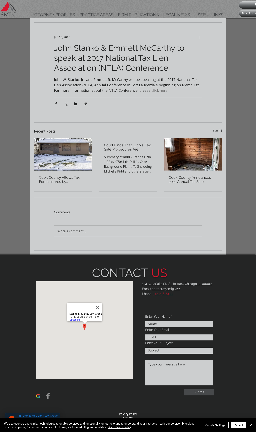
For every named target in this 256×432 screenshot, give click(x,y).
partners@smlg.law (166, 289)
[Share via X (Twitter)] (66, 104)
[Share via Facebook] (56, 104)
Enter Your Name (157, 316)
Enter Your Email (157, 329)
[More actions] (199, 37)
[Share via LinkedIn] (75, 104)
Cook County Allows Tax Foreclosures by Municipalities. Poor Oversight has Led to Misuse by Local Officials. (60, 179)
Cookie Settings (215, 425)
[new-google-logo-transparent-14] (38, 396)
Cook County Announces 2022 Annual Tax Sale (190, 179)
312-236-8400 (163, 294)
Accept (238, 425)
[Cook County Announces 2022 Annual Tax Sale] (193, 154)
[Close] (251, 425)
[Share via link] (85, 104)
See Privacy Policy (119, 427)
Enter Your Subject (159, 343)
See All (217, 131)
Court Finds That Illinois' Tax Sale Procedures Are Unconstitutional (127, 147)
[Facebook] (48, 396)
